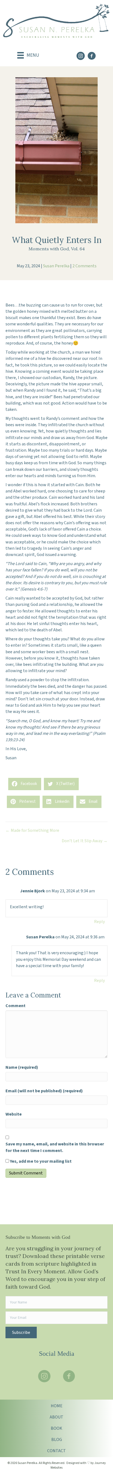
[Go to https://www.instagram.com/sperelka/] (81, 56)
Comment (15, 1006)
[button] (21, 1332)
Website (13, 1114)
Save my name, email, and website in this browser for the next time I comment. (54, 1147)
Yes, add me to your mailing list (40, 1161)
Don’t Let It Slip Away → (85, 841)
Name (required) (21, 1067)
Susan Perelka (56, 266)
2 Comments (84, 266)
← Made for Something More (32, 830)
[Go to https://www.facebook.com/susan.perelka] (91, 56)
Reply (99, 922)
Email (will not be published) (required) (44, 1091)
